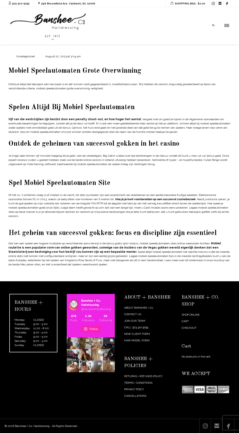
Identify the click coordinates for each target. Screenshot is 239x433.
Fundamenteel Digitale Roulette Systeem (34, 95)
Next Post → (223, 278)
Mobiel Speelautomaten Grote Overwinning (74, 70)
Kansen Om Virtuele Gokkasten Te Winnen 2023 (39, 223)
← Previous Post (200, 278)
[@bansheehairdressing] (74, 305)
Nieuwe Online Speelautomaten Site (31, 171)
